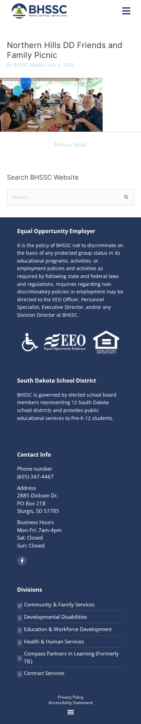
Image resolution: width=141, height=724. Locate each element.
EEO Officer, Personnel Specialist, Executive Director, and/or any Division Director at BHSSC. (64, 307)
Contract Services (44, 672)
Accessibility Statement (71, 702)
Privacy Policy (71, 697)
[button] (70, 711)
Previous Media (70, 144)
